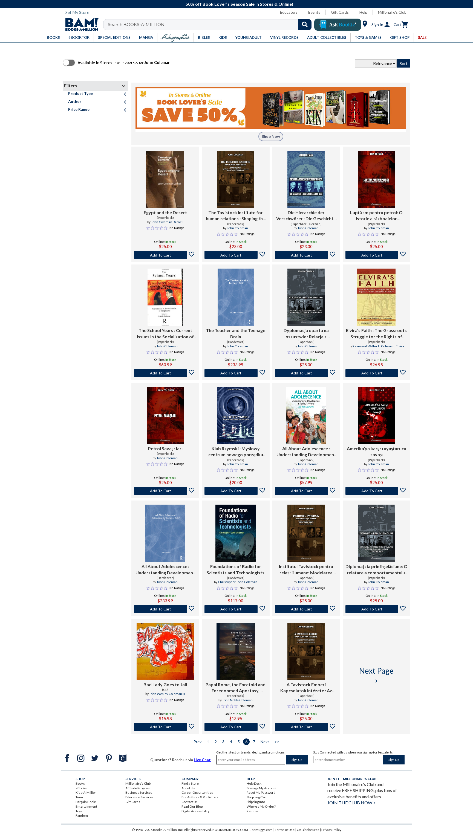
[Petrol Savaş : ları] (165, 415)
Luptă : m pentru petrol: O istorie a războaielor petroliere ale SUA (376, 216)
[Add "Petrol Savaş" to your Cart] (165, 491)
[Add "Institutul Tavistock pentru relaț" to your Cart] (306, 609)
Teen (79, 797)
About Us (188, 788)
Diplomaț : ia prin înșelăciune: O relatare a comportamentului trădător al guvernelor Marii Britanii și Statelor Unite (376, 570)
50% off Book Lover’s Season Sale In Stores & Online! (239, 4)
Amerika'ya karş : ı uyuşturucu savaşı (376, 451)
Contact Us (189, 802)
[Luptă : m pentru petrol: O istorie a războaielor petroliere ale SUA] (376, 179)
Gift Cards (340, 12)
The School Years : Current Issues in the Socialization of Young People (165, 334)
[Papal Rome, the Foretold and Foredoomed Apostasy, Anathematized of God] (235, 651)
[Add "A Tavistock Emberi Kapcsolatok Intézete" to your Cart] (306, 727)
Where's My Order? (261, 806)
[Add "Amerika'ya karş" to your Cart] (376, 491)
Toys (79, 811)
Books (80, 783)
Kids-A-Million (86, 792)
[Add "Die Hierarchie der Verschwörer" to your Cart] (306, 255)
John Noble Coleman (237, 700)
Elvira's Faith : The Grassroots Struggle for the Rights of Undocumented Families (376, 334)
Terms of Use (285, 830)
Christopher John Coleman (237, 582)
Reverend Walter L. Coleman (373, 346)
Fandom (82, 815)
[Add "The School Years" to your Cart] (165, 373)
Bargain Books (86, 802)
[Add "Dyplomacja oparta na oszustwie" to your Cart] (306, 373)
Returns (252, 811)
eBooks (81, 788)
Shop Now (271, 136)
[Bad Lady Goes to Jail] (165, 651)
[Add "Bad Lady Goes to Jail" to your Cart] (165, 727)
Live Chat (202, 759)
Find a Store (190, 783)
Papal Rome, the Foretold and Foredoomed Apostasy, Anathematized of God (236, 688)
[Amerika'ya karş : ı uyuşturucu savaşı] (376, 415)
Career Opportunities (197, 792)
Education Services (139, 797)
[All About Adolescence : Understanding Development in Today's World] (306, 415)
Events (314, 12)
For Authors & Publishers (199, 797)
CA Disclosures (308, 830)
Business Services (138, 792)
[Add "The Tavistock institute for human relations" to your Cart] (235, 255)
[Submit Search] (305, 24)
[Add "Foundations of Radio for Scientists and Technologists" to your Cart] (235, 609)
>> (277, 741)
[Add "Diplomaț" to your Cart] (376, 609)
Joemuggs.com (261, 830)
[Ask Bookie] (337, 25)
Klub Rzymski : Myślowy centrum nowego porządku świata (235, 452)
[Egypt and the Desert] (165, 179)
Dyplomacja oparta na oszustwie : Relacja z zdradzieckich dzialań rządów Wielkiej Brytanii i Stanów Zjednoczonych (306, 334)
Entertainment (86, 806)
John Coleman (237, 228)
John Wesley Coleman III (167, 694)
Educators (289, 12)
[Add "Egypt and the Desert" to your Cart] (165, 255)
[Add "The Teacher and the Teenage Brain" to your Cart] (235, 373)
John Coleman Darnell (167, 222)
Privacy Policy (331, 830)
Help (363, 12)
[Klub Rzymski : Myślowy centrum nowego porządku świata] (236, 415)
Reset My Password (261, 792)
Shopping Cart (257, 797)
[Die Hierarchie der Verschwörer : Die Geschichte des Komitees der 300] (306, 179)
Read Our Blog (192, 806)
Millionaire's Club (392, 12)
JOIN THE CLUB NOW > (351, 802)
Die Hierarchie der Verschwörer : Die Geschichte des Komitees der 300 (306, 216)
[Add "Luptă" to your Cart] (376, 255)
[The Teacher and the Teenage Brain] (235, 297)
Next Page (376, 675)
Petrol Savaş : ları (165, 448)
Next (265, 741)
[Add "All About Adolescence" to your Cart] (306, 491)
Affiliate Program (137, 788)
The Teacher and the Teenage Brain (235, 333)
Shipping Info (256, 802)
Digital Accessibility (195, 811)
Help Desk (254, 783)
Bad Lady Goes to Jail (165, 684)
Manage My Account (261, 788)
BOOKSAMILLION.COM (230, 830)
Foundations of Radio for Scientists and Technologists (235, 569)
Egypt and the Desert (165, 212)
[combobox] (210, 24)
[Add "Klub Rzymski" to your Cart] (235, 491)
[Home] (80, 24)
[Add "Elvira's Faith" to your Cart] (376, 373)
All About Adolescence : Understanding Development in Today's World (306, 452)
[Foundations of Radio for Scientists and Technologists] (235, 533)
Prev (197, 741)
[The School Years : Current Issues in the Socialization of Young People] (165, 297)
